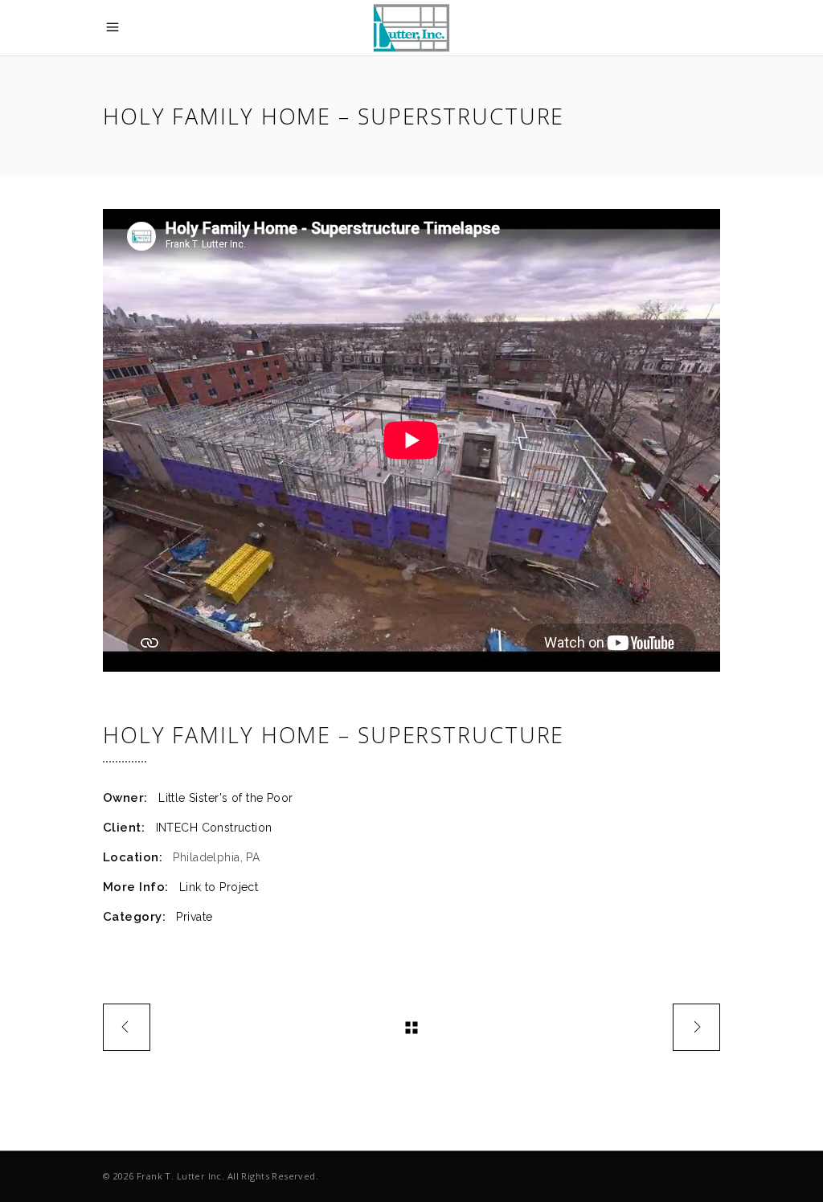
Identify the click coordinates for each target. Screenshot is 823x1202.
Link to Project (218, 887)
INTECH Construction (214, 827)
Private (194, 916)
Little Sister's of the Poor (225, 797)
